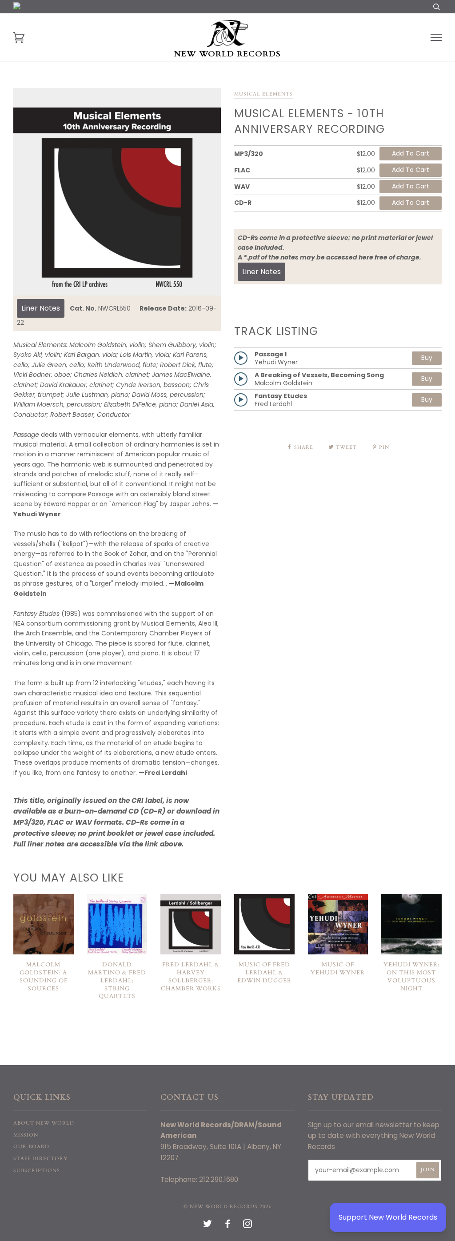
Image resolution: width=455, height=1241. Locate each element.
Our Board (31, 1146)
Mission (25, 1135)
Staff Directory (40, 1158)
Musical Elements (263, 94)
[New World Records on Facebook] (227, 1225)
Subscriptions (36, 1170)
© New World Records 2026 (228, 1206)
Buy (426, 357)
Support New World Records (388, 1217)
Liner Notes (40, 308)
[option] (117, 191)
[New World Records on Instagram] (247, 1225)
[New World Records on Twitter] (207, 1225)
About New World (43, 1123)
